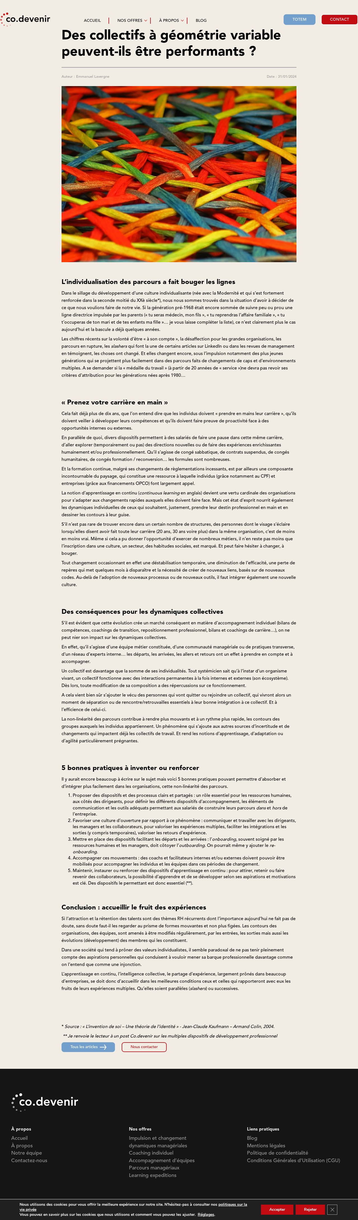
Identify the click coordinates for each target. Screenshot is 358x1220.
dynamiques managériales (158, 1145)
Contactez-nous (29, 1160)
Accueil (19, 1138)
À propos (22, 1145)
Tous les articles (84, 1047)
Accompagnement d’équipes (162, 1160)
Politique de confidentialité (277, 1153)
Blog (252, 1138)
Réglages (206, 1214)
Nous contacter (144, 1047)
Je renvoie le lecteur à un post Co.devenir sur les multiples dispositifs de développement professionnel (172, 1036)
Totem (300, 20)
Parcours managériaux (154, 1168)
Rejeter (310, 1209)
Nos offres (129, 21)
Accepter (277, 1209)
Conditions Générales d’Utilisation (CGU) (293, 1160)
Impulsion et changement (158, 1138)
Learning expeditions (152, 1175)
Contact (339, 20)
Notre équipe (26, 1153)
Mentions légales (266, 1145)
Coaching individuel (151, 1153)
